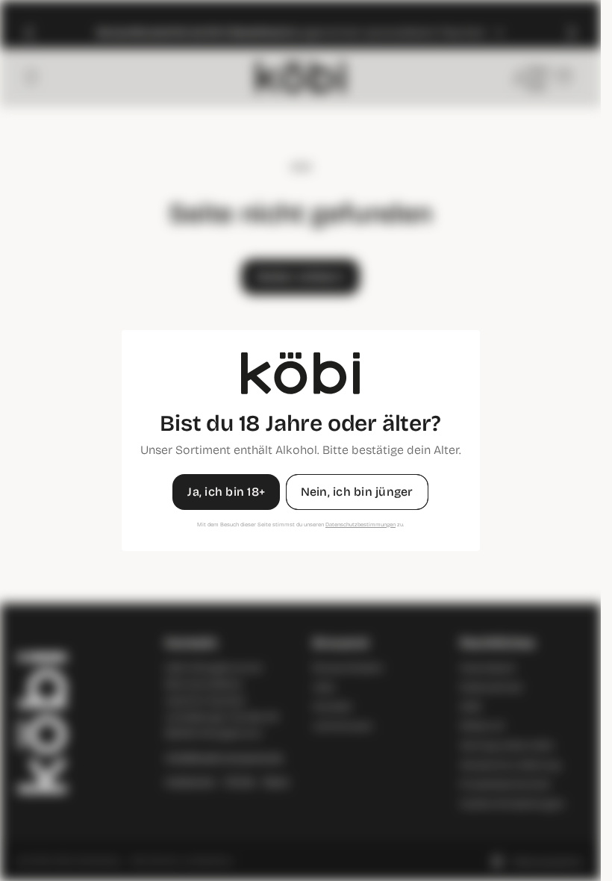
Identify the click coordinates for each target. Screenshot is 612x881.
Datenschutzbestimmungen (360, 524)
